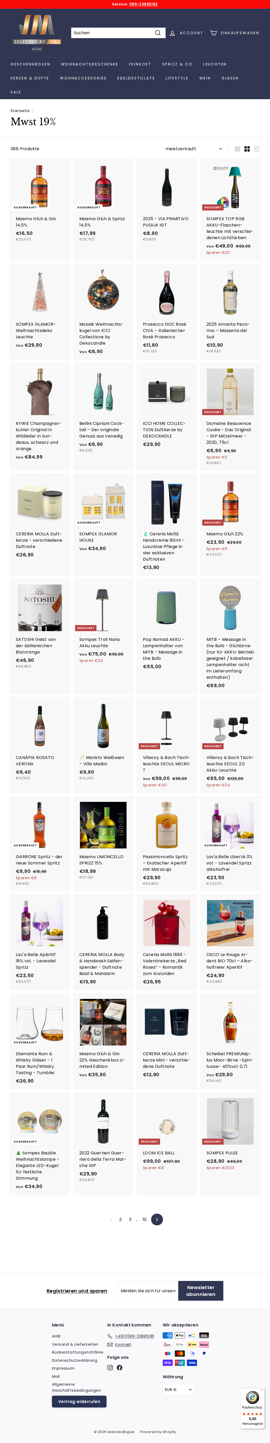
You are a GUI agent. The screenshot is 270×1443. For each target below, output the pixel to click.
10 (145, 1219)
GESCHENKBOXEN (30, 64)
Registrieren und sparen (77, 1291)
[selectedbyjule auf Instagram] (110, 1368)
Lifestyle (177, 78)
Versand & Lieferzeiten (75, 1344)
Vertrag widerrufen (79, 1401)
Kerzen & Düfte (30, 78)
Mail (56, 1376)
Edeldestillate (136, 78)
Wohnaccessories (83, 78)
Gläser (230, 78)
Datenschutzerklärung (74, 1360)
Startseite (20, 110)
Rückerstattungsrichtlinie (77, 1352)
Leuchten (215, 64)
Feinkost (140, 64)
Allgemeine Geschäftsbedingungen (76, 1387)
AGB (56, 1336)
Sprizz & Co (177, 64)
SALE (16, 92)
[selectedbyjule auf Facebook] (119, 1368)
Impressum (63, 1368)
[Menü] (261, 1391)
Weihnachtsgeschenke (89, 64)
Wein (205, 78)
